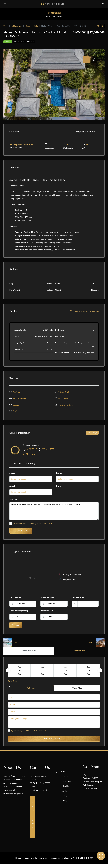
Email (12, 486)
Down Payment (47, 597)
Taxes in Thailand (90, 789)
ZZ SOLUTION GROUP (83, 858)
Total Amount (15, 597)
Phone (59, 473)
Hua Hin (65, 786)
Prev (17, 642)
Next (91, 642)
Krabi (64, 791)
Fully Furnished (19, 398)
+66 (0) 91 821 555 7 (54, 13)
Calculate (16, 625)
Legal (85, 775)
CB (15, 41)
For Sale (21, 41)
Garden (16, 411)
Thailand (61, 772)
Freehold (16, 392)
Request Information (21, 531)
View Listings (92, 433)
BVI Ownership (89, 785)
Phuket (65, 776)
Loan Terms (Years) (18, 611)
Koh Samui (66, 781)
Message (13, 499)
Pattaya (65, 796)
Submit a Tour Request (54, 738)
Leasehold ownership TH (93, 782)
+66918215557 (47, 449)
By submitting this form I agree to (33, 524)
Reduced (30, 41)
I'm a (58, 486)
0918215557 (31, 449)
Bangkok (65, 800)
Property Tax (46, 611)
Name (12, 473)
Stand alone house (66, 405)
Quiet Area (63, 398)
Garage (16, 405)
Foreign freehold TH (91, 778)
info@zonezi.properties (54, 16)
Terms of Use (46, 524)
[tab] (86, 59)
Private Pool (63, 392)
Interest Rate (78, 597)
